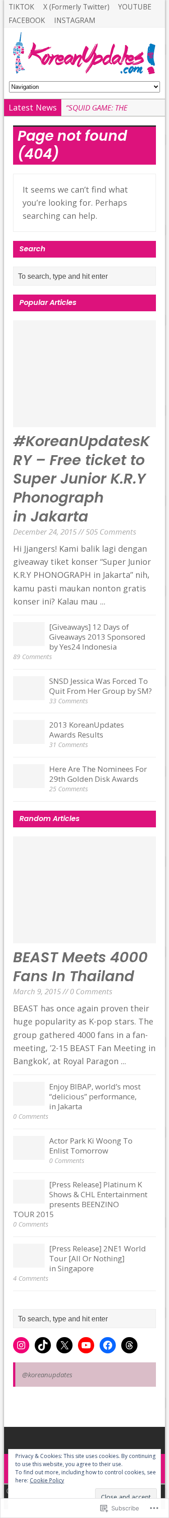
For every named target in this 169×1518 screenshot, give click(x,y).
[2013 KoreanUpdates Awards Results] (29, 738)
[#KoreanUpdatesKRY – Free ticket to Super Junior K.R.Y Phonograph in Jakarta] (84, 420)
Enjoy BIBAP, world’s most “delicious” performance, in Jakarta (95, 1096)
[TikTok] (43, 1345)
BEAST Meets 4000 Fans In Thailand (80, 966)
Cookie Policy (47, 1480)
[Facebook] (108, 1345)
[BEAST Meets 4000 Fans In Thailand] (84, 936)
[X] (64, 1345)
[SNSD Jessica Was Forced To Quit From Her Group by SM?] (29, 694)
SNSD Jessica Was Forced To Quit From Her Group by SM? (100, 686)
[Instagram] (21, 1345)
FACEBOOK (27, 20)
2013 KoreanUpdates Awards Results (86, 730)
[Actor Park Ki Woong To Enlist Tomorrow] (29, 1154)
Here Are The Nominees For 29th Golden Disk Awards (98, 774)
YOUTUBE (134, 7)
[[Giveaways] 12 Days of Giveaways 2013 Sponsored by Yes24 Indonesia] (29, 640)
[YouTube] (86, 1345)
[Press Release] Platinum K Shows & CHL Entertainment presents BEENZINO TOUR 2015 (80, 1199)
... (102, 601)
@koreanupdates (47, 1374)
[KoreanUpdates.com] (84, 54)
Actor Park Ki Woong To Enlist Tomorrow (90, 1145)
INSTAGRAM (75, 20)
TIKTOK (21, 7)
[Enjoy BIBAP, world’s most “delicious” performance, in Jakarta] (29, 1099)
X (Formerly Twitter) (76, 7)
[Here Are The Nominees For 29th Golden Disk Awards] (29, 782)
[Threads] (129, 1345)
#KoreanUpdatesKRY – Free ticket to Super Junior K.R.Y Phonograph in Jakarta (81, 478)
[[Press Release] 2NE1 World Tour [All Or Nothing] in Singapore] (29, 1261)
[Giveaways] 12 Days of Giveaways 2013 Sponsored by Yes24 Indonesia (97, 637)
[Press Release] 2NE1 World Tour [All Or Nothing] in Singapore (97, 1258)
